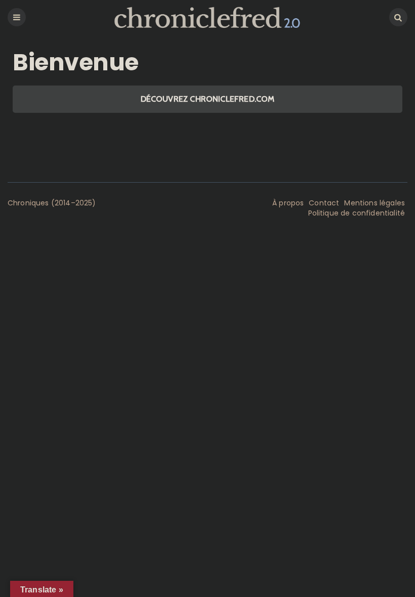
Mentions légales (374, 203)
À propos (288, 203)
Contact (324, 203)
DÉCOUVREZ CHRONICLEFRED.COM (208, 99)
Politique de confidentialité (356, 213)
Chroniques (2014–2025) (52, 203)
